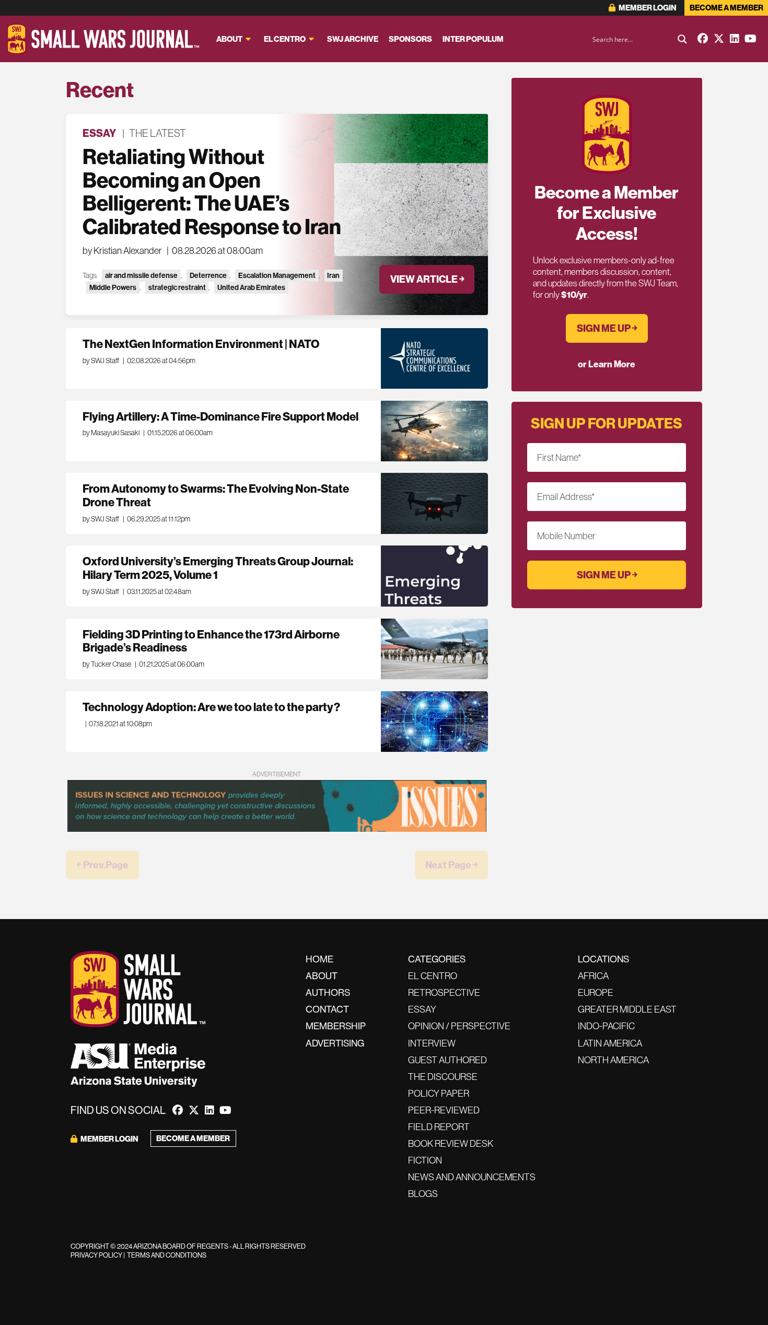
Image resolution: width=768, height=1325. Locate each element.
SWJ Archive (352, 39)
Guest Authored (447, 1060)
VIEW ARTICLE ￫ (427, 279)
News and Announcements (472, 1177)
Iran (333, 275)
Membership (336, 1026)
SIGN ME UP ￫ (607, 328)
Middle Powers (112, 287)
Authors (328, 992)
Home (319, 959)
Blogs (423, 1194)
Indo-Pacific (606, 1026)
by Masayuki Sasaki (111, 432)
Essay (99, 133)
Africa (593, 976)
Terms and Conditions (166, 1255)
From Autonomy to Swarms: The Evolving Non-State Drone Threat (216, 495)
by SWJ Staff (101, 360)
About (229, 39)
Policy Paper (438, 1093)
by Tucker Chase (107, 664)
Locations (603, 959)
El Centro (285, 39)
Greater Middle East (627, 1009)
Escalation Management (277, 275)
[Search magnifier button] (682, 39)
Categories (437, 959)
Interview (432, 1043)
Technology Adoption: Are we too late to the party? (211, 707)
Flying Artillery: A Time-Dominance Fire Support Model (220, 416)
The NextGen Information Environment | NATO (201, 343)
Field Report (439, 1127)
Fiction (425, 1160)
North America (613, 1060)
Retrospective (444, 992)
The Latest (157, 133)
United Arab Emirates (251, 287)
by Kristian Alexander (122, 251)
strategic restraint (177, 287)
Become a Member (726, 8)
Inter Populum (473, 39)
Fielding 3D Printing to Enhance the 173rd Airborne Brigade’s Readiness (211, 641)
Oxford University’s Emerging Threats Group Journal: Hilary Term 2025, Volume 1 (218, 568)
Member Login (647, 8)
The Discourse (443, 1077)
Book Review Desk (450, 1143)
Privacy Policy (96, 1255)
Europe (595, 992)
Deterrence (208, 275)
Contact (327, 1009)
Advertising (335, 1043)
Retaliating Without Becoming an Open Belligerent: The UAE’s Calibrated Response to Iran (212, 191)
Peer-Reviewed (444, 1110)
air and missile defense (141, 275)
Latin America (610, 1043)
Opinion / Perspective (459, 1026)
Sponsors (410, 39)
